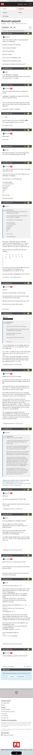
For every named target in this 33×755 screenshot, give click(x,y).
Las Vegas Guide (5, 703)
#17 (25, 649)
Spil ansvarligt (12, 1)
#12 (25, 429)
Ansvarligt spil (4, 718)
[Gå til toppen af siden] (16, 693)
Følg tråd (5, 27)
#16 (25, 579)
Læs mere (19, 751)
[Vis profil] (3, 36)
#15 (25, 555)
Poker (13, 23)
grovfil (6, 150)
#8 (25, 202)
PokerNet (2, 4)
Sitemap (3, 705)
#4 (25, 113)
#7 (25, 163)
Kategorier (21, 9)
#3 (25, 85)
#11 (25, 370)
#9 (25, 283)
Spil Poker (20, 4)
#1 (25, 33)
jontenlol (7, 37)
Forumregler (4, 713)
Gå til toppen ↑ (28, 666)
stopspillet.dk (18, 1)
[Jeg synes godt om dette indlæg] (28, 33)
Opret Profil (21, 676)
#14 (25, 514)
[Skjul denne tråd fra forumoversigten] (14, 27)
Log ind (12, 676)
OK (16, 753)
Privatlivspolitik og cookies (8, 711)
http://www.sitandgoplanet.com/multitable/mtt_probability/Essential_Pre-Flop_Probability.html (16, 484)
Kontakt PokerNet (5, 709)
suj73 (6, 72)
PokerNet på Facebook (8, 735)
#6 (25, 146)
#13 (25, 489)
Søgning (5, 12)
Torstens (7, 432)
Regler (20, 12)
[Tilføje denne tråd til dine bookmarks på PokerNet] (11, 27)
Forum (25, 4)
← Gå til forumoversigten (7, 666)
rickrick (7, 206)
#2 (25, 68)
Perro (6, 117)
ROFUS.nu (23, 1)
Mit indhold (5, 16)
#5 (25, 130)
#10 (25, 313)
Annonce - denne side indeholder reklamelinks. (13, 30)
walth (6, 317)
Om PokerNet (4, 715)
